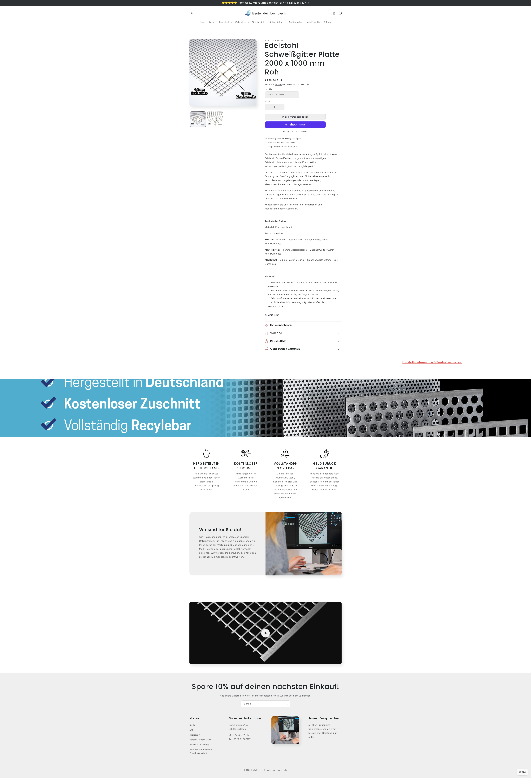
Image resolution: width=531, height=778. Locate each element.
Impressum (194, 735)
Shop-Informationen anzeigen (282, 146)
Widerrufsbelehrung (199, 744)
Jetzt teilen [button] (273, 315)
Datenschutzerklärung (200, 739)
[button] (192, 13)
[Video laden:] (265, 633)
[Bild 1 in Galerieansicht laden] (198, 119)
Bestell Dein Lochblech (260, 770)
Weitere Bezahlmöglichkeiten (295, 131)
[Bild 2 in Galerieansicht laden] (215, 119)
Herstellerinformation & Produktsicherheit (432, 362)
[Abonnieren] (287, 703)
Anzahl (268, 101)
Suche (192, 725)
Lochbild (268, 89)
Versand (278, 84)
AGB (191, 730)
